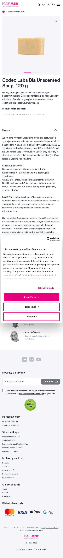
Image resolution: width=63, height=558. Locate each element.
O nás (4, 489)
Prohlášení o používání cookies (15, 444)
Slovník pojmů (8, 470)
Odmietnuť (31, 316)
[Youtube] (38, 359)
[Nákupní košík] (53, 4)
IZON (35, 549)
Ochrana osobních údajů (12, 448)
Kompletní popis (31, 103)
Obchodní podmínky (10, 437)
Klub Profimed (8, 477)
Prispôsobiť (30, 307)
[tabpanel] (31, 46)
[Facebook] (24, 359)
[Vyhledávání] (39, 4)
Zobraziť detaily (46, 288)
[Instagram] (31, 359)
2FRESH (42, 549)
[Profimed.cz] (10, 5)
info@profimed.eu (10, 421)
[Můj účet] (48, 4)
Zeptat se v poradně (10, 425)
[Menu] (59, 4)
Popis (6, 130)
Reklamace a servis (10, 474)
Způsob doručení (9, 440)
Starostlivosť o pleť (16, 12)
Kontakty (6, 496)
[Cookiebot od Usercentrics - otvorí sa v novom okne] (47, 239)
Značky (5, 466)
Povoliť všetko (31, 297)
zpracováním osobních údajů (31, 394)
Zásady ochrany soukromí (49, 528)
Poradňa (5, 463)
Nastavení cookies (10, 451)
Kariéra (5, 493)
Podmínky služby (25, 530)
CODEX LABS (15, 114)
